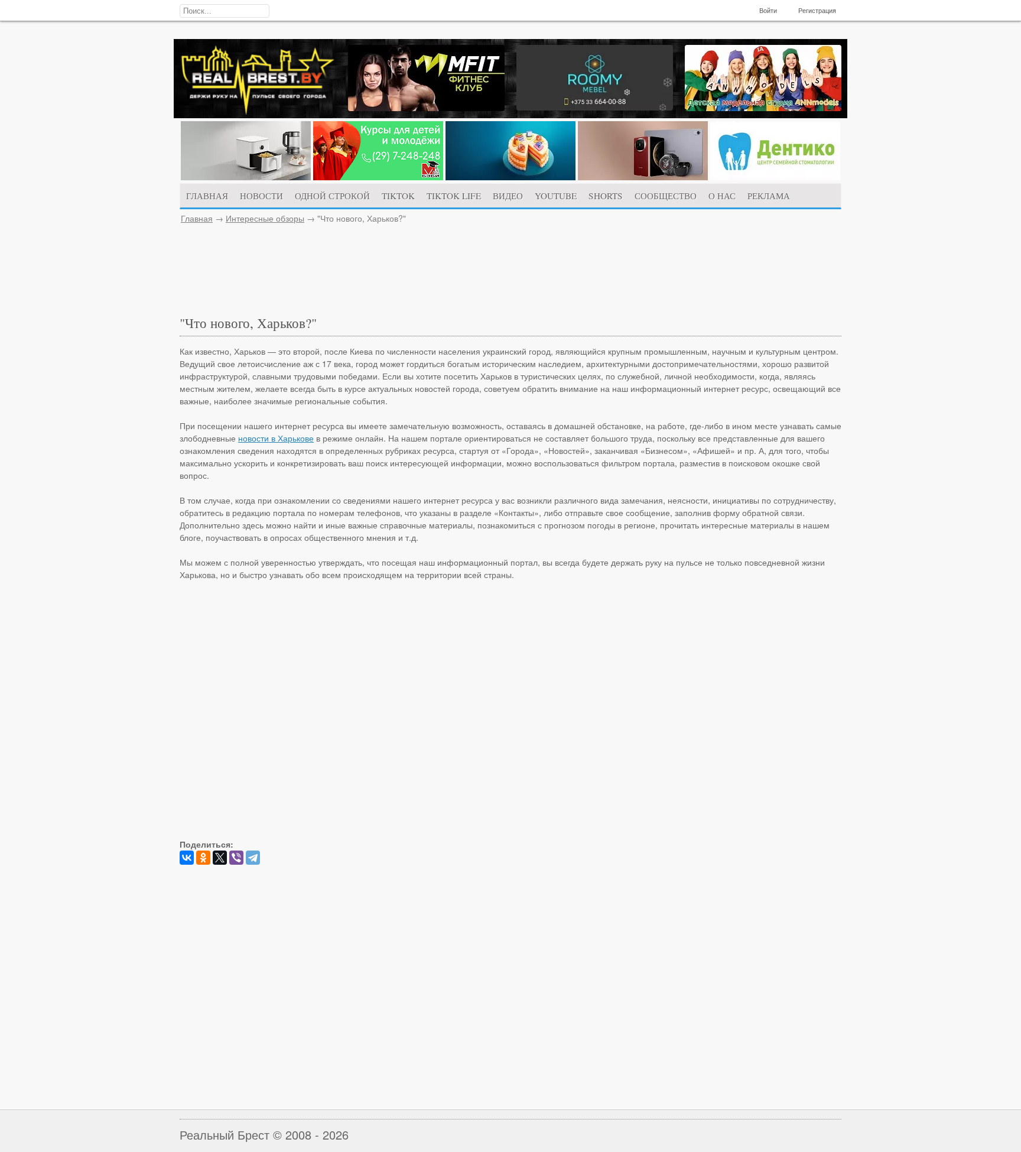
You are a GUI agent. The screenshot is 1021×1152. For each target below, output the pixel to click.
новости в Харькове (276, 438)
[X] (220, 858)
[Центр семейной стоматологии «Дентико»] (775, 177)
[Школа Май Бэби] (378, 177)
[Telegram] (253, 858)
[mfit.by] (426, 107)
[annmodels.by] (763, 107)
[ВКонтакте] (187, 858)
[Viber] (236, 858)
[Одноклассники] (203, 858)
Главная (197, 218)
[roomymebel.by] (594, 107)
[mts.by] (246, 177)
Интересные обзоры (265, 218)
